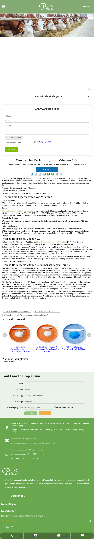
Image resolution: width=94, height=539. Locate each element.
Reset (45, 413)
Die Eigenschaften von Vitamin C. (17, 311)
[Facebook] (3, 527)
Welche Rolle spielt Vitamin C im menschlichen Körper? (26, 315)
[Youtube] (12, 527)
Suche (89, 89)
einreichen (12, 149)
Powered (82, 165)
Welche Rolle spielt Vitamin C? (47, 311)
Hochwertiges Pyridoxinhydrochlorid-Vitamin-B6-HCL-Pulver (20, 349)
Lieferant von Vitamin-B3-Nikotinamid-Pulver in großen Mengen (47, 349)
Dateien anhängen (14, 138)
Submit (30, 413)
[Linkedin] (8, 527)
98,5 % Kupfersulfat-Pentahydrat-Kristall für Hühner (74, 348)
